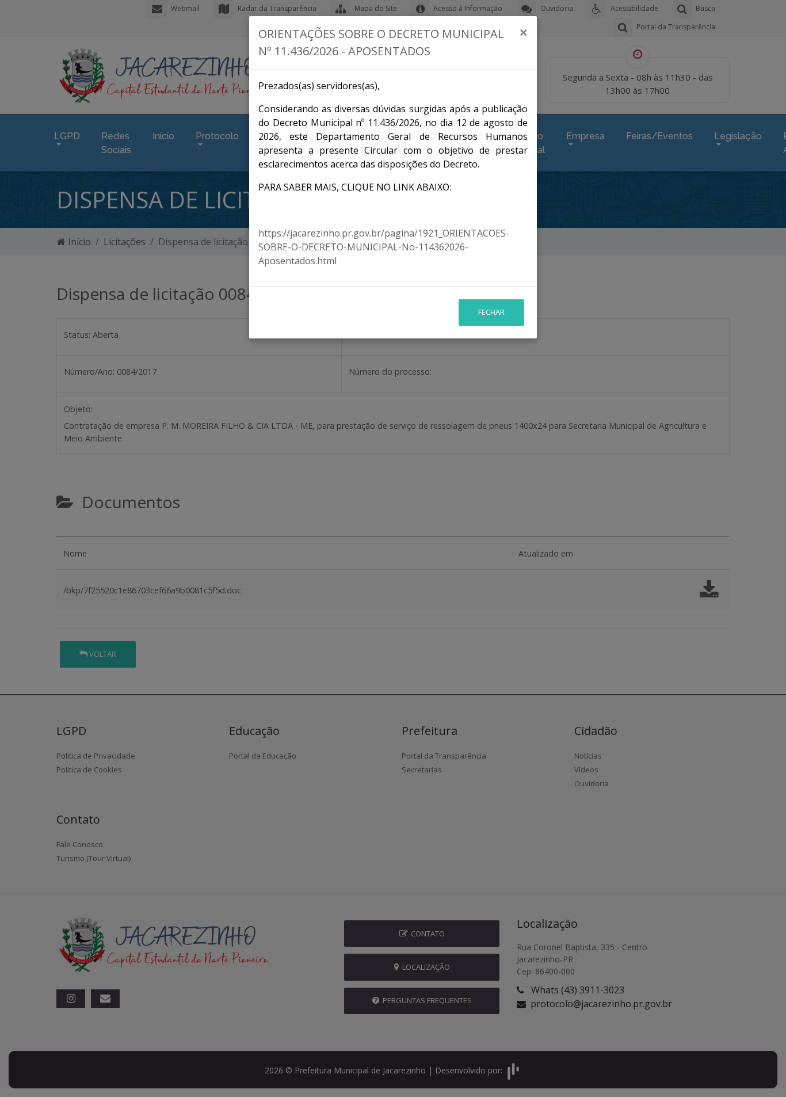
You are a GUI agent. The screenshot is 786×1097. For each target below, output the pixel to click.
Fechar (491, 312)
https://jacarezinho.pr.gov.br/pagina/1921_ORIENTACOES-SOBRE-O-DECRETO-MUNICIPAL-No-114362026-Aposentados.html (383, 247)
